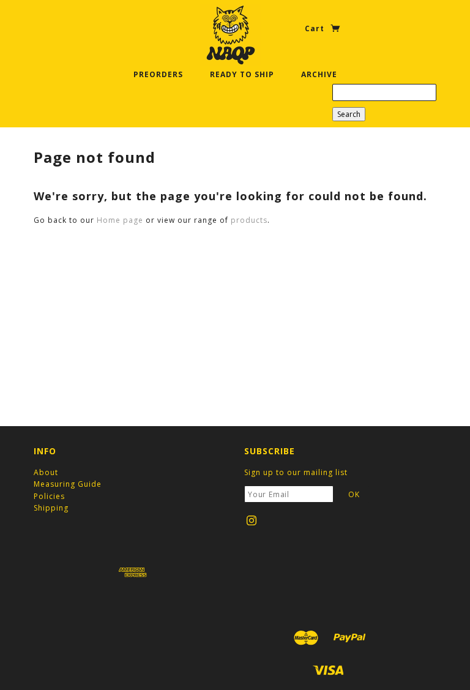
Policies (49, 496)
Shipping (51, 508)
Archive (319, 74)
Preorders (158, 74)
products (249, 220)
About (46, 472)
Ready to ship (242, 74)
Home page (120, 220)
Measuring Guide (68, 484)
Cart (316, 28)
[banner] (230, 35)
